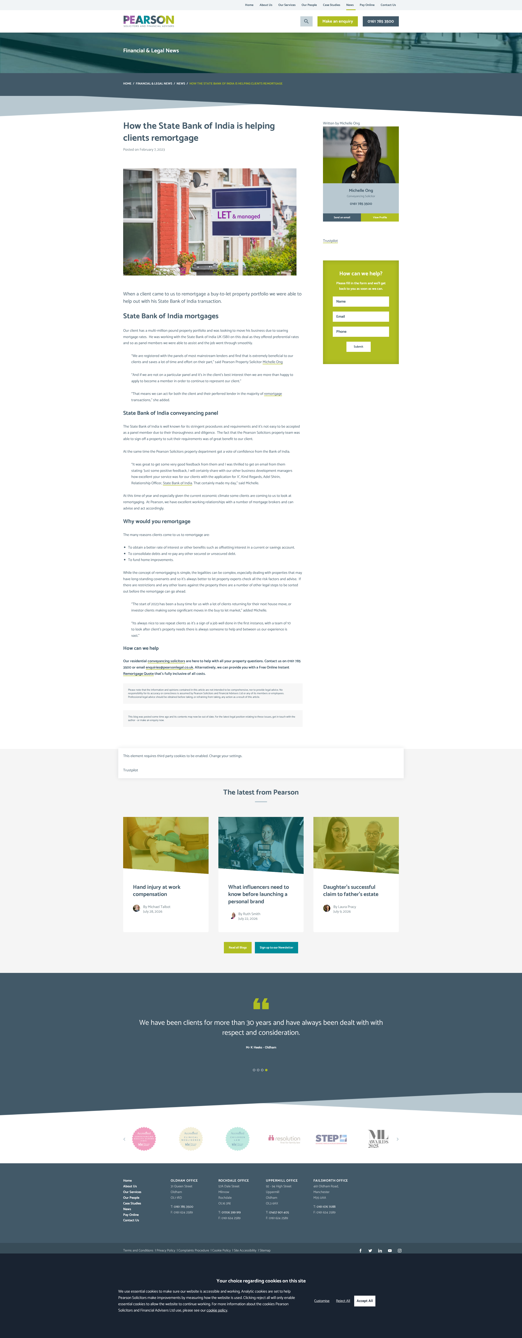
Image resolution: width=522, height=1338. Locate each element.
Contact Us (388, 5)
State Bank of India (177, 483)
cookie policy (217, 1310)
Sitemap (265, 1250)
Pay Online (367, 5)
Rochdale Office (233, 1180)
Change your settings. (225, 756)
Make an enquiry (337, 21)
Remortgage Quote (138, 674)
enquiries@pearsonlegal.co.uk (169, 667)
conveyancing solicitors (166, 661)
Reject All (343, 1301)
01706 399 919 (231, 1212)
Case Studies (331, 5)
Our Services (286, 5)
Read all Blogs (238, 947)
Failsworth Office (330, 1180)
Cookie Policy (221, 1250)
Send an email (342, 217)
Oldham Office (184, 1180)
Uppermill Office (282, 1180)
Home (249, 5)
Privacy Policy (166, 1250)
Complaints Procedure (193, 1250)
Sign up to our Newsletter (276, 947)
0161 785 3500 (381, 21)
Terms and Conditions (138, 1250)
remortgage (273, 394)
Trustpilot (330, 241)
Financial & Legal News (154, 83)
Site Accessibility (245, 1250)
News (350, 5)
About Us (266, 5)
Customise (322, 1301)
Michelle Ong (273, 362)
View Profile (380, 217)
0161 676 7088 (326, 1207)
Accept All (365, 1301)
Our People (309, 5)
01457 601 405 (279, 1212)
